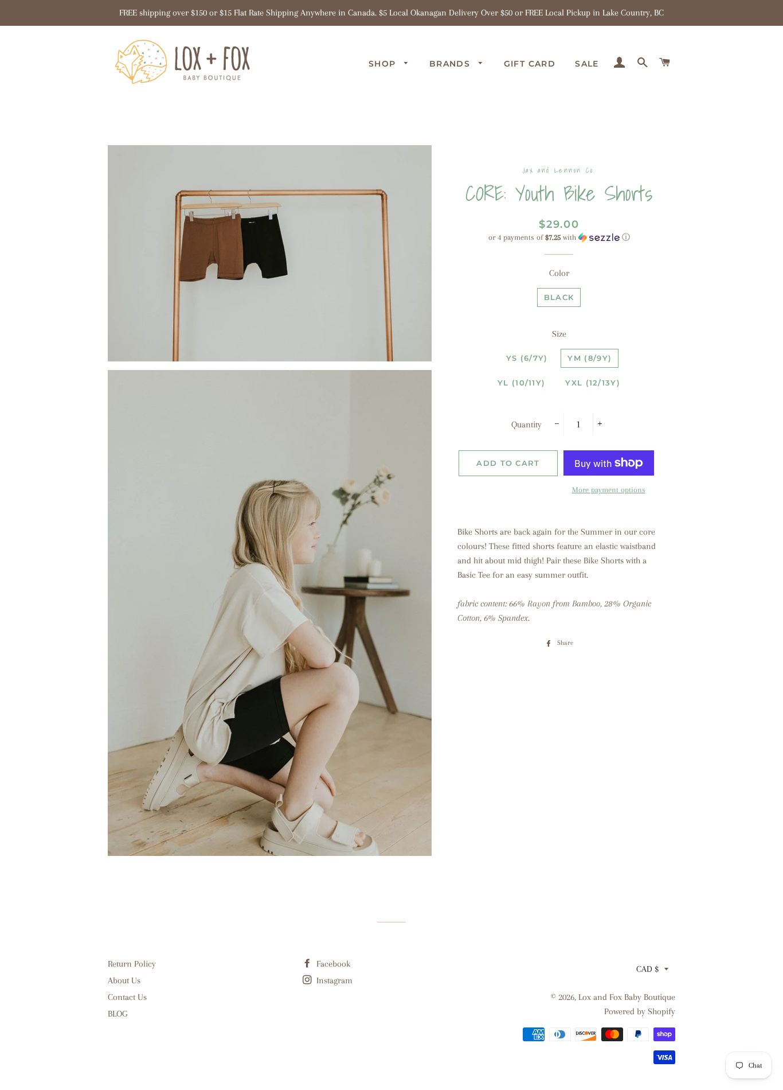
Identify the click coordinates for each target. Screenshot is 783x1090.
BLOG (117, 1014)
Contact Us (127, 997)
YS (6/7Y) (527, 358)
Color (559, 273)
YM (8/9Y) (589, 358)
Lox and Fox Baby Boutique (626, 997)
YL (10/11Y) (521, 382)
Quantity (526, 424)
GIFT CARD (530, 64)
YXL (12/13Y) (592, 382)
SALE (587, 64)
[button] (559, 237)
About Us (124, 980)
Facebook (332, 964)
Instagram (333, 980)
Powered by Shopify (639, 1011)
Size (559, 334)
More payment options (608, 489)
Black (559, 297)
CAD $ (647, 969)
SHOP (384, 64)
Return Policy (132, 964)
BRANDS (451, 64)
